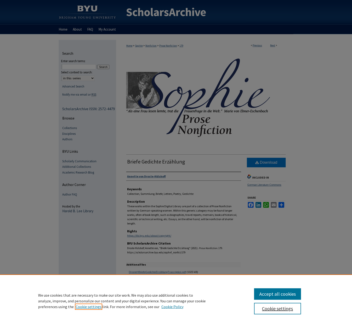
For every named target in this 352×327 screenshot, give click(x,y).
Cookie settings (89, 306)
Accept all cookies (277, 294)
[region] (176, 300)
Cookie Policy (172, 306)
